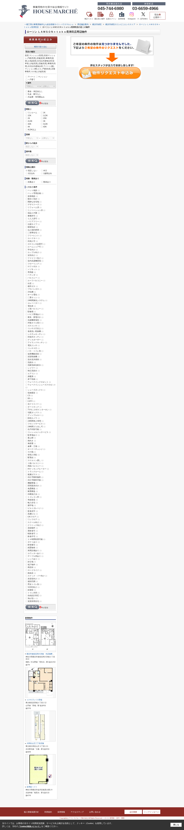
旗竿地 (32, 505)
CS (30, 395)
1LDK (45, 115)
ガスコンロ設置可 (36, 244)
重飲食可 (33, 531)
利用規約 (48, 812)
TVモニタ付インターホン (39, 410)
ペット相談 (34, 190)
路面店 (32, 573)
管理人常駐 (34, 455)
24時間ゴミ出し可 (36, 426)
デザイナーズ (34, 204)
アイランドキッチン (37, 342)
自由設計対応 (34, 595)
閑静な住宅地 (34, 202)
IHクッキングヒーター (38, 469)
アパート (31, 77)
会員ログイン (111, 19)
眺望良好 (33, 227)
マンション (42, 77)
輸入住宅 (33, 503)
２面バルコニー (35, 309)
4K (29, 127)
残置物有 (33, 548)
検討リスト (89, 17)
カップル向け (34, 252)
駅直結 (32, 457)
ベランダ (33, 275)
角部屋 (32, 443)
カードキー (34, 238)
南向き (32, 441)
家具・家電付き (35, 317)
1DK (29, 115)
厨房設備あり (34, 550)
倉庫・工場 (34, 446)
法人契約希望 (34, 230)
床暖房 (32, 376)
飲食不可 (33, 536)
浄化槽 (32, 292)
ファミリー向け (35, 258)
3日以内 (31, 173)
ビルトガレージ (35, 508)
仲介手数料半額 (35, 480)
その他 (32, 452)
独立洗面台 (34, 371)
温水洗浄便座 (34, 359)
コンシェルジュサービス (39, 432)
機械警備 (33, 483)
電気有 (32, 306)
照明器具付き (34, 486)
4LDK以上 (32, 130)
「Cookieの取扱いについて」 (29, 826)
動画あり (47, 182)
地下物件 (33, 564)
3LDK (45, 124)
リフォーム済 (34, 207)
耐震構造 (33, 491)
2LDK (30, 121)
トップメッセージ (151, 812)
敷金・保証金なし (35, 91)
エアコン (33, 373)
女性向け (33, 255)
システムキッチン (36, 334)
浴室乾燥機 (34, 356)
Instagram (132, 19)
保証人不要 (34, 213)
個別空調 (33, 581)
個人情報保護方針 (31, 812)
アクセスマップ (77, 812)
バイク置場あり (35, 314)
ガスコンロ (34, 326)
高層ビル (33, 514)
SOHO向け (33, 587)
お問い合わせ (94, 812)
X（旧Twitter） (143, 19)
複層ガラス (34, 474)
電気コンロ (34, 345)
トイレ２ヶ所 (34, 497)
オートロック (34, 407)
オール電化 (34, 295)
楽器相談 (33, 196)
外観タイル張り (35, 323)
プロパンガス (34, 289)
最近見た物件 (99, 17)
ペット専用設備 (35, 193)
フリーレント (34, 235)
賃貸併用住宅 (34, 601)
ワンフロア (34, 519)
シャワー (33, 368)
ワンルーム (32, 113)
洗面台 (32, 362)
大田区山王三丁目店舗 (35, 743)
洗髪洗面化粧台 (35, 365)
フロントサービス (36, 424)
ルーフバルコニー (36, 280)
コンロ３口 (34, 348)
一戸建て (31, 79)
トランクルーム (35, 471)
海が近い (33, 598)
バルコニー (34, 278)
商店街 (32, 567)
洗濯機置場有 (34, 320)
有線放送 (33, 500)
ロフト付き (34, 266)
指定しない (32, 170)
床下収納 (33, 379)
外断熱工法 (34, 494)
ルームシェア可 (35, 247)
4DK (45, 127)
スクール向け (34, 522)
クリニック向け (35, 525)
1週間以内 (47, 173)
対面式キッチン (35, 337)
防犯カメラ (34, 418)
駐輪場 (32, 311)
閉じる (176, 825)
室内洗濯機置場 (35, 261)
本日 (45, 170)
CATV (31, 401)
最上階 (32, 438)
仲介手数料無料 (35, 477)
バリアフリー (34, 221)
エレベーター (34, 303)
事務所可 (33, 216)
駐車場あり (34, 435)
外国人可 (33, 241)
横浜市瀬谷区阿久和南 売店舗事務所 (41, 654)
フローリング (34, 264)
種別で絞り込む (40, 47)
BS (30, 398)
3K (44, 121)
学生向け (33, 250)
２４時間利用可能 (36, 539)
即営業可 (33, 545)
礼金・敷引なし (34, 94)
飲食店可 (33, 511)
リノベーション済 (36, 210)
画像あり (31, 182)
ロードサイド (34, 570)
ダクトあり (34, 542)
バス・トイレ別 (35, 351)
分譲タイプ (34, 224)
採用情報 (121, 19)
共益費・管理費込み (36, 97)
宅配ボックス (34, 412)
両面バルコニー (35, 466)
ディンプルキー (35, 415)
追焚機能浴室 (34, 354)
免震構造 (33, 488)
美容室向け (34, 579)
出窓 (31, 283)
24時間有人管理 (35, 421)
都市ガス (33, 286)
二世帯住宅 (34, 233)
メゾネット (34, 269)
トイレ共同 (34, 593)
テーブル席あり (35, 556)
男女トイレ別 (34, 584)
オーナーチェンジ (36, 449)
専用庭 (32, 272)
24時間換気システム (37, 300)
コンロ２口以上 (35, 328)
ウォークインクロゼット (39, 382)
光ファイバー (34, 404)
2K (29, 118)
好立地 (32, 562)
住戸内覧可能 (34, 429)
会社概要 (133, 812)
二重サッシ (34, 297)
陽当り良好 (34, 199)
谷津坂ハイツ (32, 787)
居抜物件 (33, 528)
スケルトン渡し (35, 460)
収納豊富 (33, 393)
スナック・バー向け (37, 576)
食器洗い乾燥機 (35, 331)
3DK (29, 124)
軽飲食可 (33, 533)
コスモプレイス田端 (34, 700)
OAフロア (33, 517)
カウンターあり (35, 553)
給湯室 (32, 590)
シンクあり (34, 559)
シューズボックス (36, 390)
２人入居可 (34, 218)
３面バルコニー (35, 463)
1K (44, 113)
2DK (45, 118)
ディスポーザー (35, 340)
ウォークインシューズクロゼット (41, 386)
